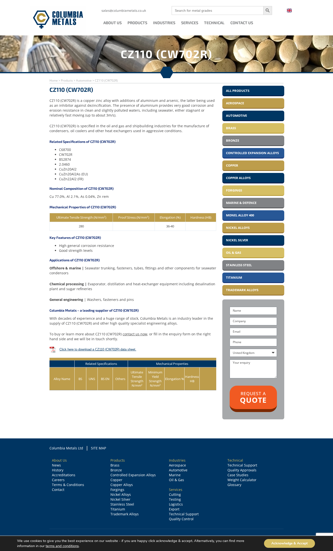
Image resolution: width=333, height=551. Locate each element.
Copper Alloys (238, 178)
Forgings (234, 190)
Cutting (175, 494)
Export (174, 509)
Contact (58, 489)
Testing (175, 499)
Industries (164, 22)
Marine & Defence (241, 203)
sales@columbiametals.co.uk (123, 10)
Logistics (176, 504)
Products (137, 22)
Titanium (234, 277)
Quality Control (181, 519)
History (57, 470)
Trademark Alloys (242, 290)
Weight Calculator (241, 479)
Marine (175, 475)
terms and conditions (62, 545)
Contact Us (241, 22)
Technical (214, 22)
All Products (237, 90)
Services (189, 22)
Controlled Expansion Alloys (252, 153)
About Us (112, 22)
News (56, 465)
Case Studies (237, 475)
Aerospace (235, 103)
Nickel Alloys (238, 227)
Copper (232, 165)
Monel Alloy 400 (240, 215)
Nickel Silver (237, 240)
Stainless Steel (239, 265)
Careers (58, 479)
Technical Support (184, 514)
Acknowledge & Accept (289, 543)
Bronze (232, 140)
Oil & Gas (233, 252)
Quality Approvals (241, 470)
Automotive (84, 80)
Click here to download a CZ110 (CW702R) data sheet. (97, 349)
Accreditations (63, 475)
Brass (231, 128)
